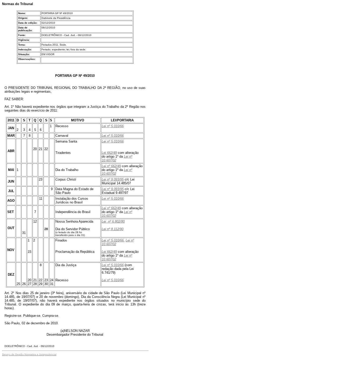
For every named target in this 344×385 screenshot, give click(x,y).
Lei (104, 153)
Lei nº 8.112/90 (112, 229)
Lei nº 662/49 (111, 166)
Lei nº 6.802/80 (113, 221)
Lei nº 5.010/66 (113, 126)
